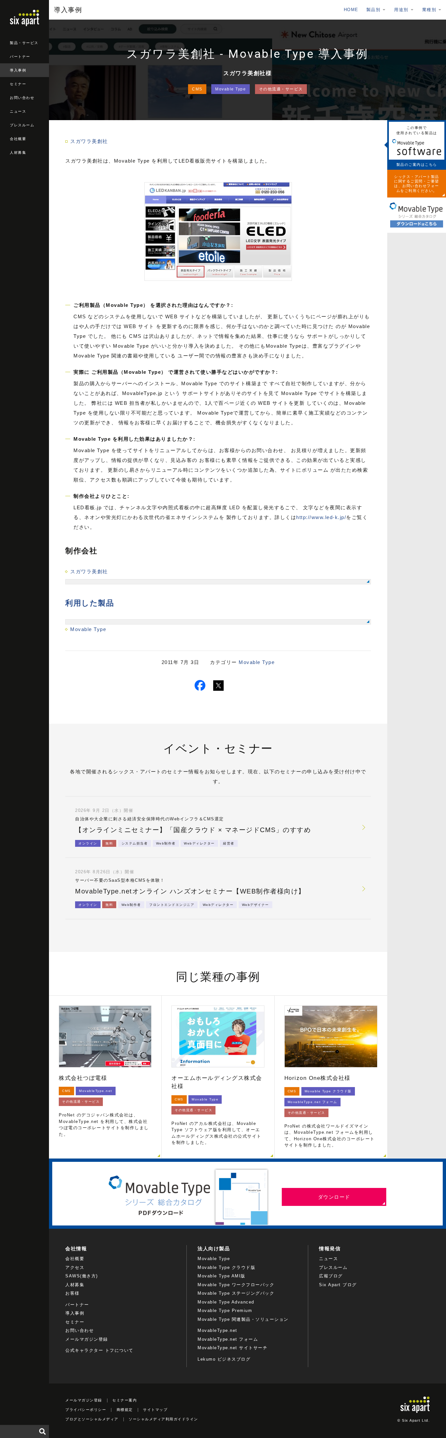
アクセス (74, 1267)
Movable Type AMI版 (222, 1275)
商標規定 (125, 1410)
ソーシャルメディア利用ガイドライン (163, 1419)
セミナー (18, 84)
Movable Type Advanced (226, 1302)
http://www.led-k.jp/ (321, 517)
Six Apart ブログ (338, 1284)
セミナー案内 (124, 1400)
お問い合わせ (22, 98)
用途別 (401, 9)
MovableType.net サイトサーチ (232, 1347)
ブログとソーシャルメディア (92, 1419)
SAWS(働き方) (81, 1275)
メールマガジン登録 (86, 1339)
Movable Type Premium (225, 1310)
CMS (197, 89)
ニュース (18, 111)
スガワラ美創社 (89, 141)
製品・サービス (24, 43)
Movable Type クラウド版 (226, 1267)
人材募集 (18, 152)
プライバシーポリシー (85, 1410)
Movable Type (230, 89)
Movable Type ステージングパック (236, 1293)
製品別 (373, 9)
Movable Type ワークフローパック (236, 1284)
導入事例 (18, 70)
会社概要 (18, 139)
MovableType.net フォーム (228, 1339)
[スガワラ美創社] (218, 581)
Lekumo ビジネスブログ (224, 1359)
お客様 (72, 1293)
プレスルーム (22, 125)
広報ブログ (331, 1275)
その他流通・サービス (281, 89)
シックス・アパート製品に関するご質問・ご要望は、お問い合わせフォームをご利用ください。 (416, 184)
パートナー (20, 56)
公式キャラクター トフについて (99, 1350)
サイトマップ (155, 1410)
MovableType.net (217, 1330)
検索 (42, 1431)
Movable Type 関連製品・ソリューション (243, 1319)
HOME (351, 9)
